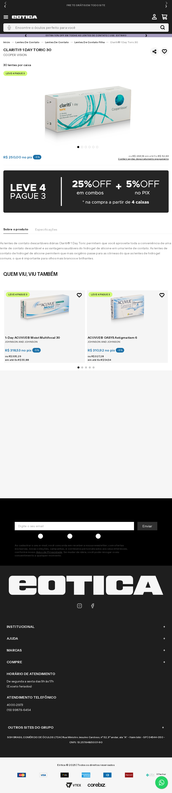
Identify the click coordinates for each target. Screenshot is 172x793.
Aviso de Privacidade (49, 552)
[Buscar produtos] (162, 28)
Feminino (80, 536)
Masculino (52, 536)
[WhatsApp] (161, 782)
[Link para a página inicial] (6, 42)
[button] (5, 5)
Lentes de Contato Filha (89, 42)
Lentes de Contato (27, 42)
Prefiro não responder (118, 536)
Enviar (147, 526)
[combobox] (86, 27)
